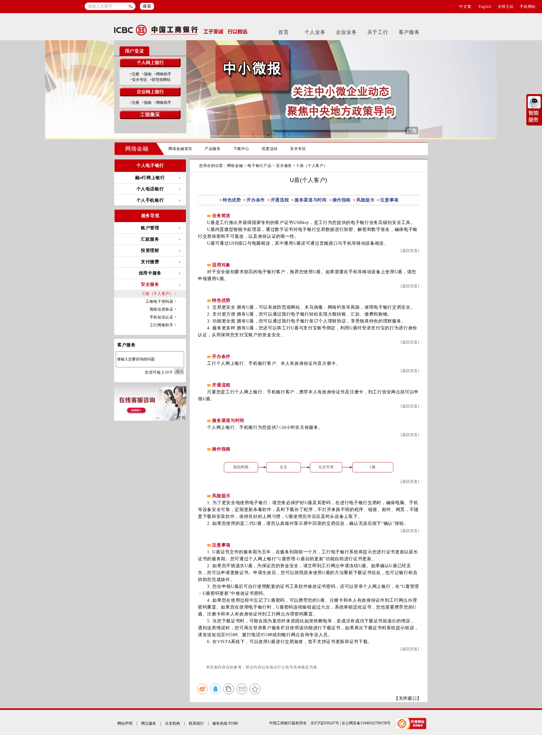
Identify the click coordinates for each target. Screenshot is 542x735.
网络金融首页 (180, 148)
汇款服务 (150, 239)
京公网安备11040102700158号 (366, 723)
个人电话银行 (150, 189)
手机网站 (528, 6)
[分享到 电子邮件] (241, 689)
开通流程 (280, 200)
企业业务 (346, 32)
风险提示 (365, 200)
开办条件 (256, 200)
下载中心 (241, 148)
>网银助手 (162, 74)
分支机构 (172, 723)
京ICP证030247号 (325, 723)
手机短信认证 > (163, 317)
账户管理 (150, 228)
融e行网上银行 (150, 177)
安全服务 (284, 165)
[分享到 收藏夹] (255, 689)
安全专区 (298, 148)
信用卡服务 (150, 273)
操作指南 (341, 200)
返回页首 (410, 250)
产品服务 (213, 148)
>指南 (146, 74)
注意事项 (389, 200)
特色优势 (232, 200)
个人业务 (315, 32)
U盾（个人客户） (312, 165)
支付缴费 (150, 261)
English (485, 6)
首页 (283, 32)
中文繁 (465, 6)
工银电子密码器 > (161, 301)
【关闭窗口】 (408, 698)
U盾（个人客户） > (159, 293)
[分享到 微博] (202, 689)
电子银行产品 (259, 165)
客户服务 (409, 32)
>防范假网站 (160, 79)
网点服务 (148, 723)
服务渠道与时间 (311, 200)
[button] (268, 135)
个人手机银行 (150, 200)
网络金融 (137, 149)
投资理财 (150, 250)
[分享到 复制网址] (228, 689)
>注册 (134, 74)
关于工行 (377, 32)
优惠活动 (270, 148)
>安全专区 (138, 79)
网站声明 (124, 723)
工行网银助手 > (163, 325)
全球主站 (506, 6)
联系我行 (196, 723)
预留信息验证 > (163, 309)
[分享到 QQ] (215, 689)
